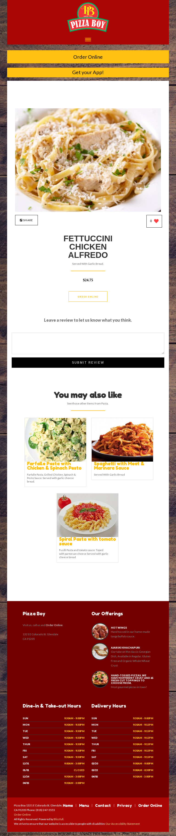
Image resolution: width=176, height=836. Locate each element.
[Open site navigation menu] (88, 40)
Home (68, 805)
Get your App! (88, 72)
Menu (84, 805)
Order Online (88, 57)
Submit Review (88, 362)
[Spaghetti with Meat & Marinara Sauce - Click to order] (122, 460)
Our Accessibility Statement (122, 823)
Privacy (124, 805)
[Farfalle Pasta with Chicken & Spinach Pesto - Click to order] (55, 460)
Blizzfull (58, 819)
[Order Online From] (88, 210)
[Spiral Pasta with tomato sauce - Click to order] (87, 536)
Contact (103, 805)
